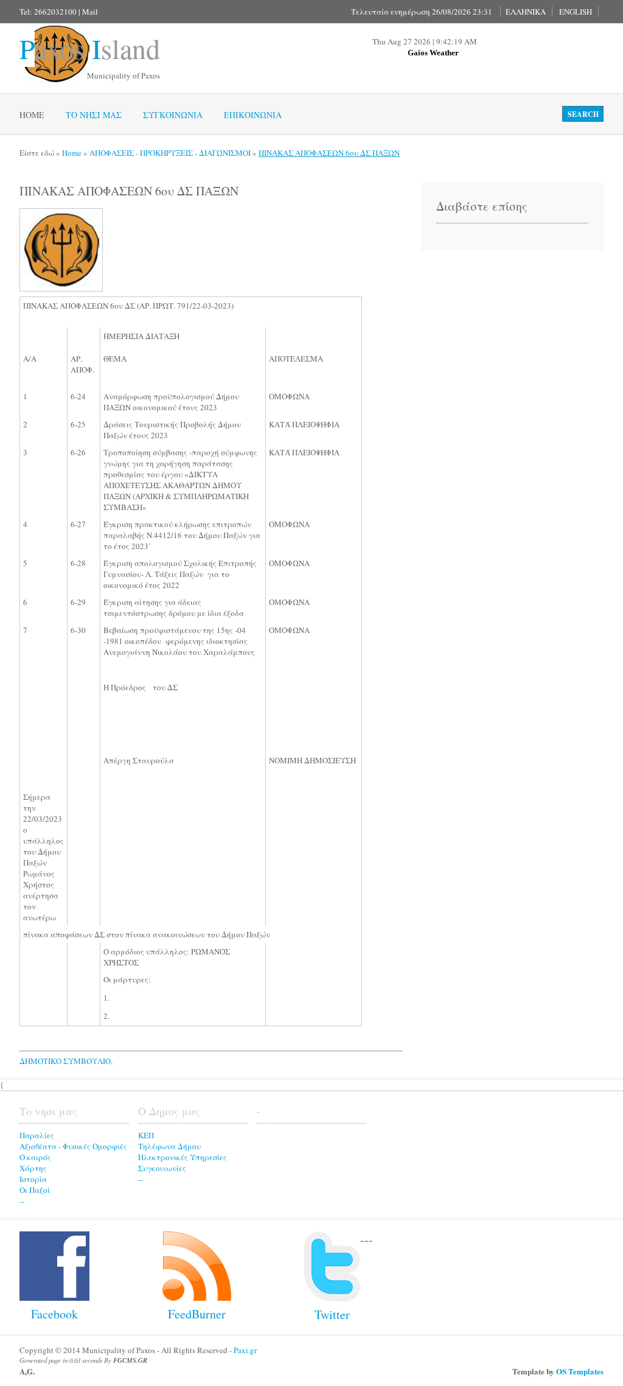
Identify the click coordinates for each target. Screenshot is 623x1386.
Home (31, 115)
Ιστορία (33, 1179)
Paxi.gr (245, 1350)
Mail (90, 11)
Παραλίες (36, 1135)
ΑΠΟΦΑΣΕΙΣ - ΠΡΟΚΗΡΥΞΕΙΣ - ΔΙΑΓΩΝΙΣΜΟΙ (170, 152)
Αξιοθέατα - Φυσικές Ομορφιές (73, 1146)
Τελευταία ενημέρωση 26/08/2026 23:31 (421, 11)
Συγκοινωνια (173, 115)
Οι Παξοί (34, 1190)
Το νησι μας (94, 115)
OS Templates (580, 1371)
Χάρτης (33, 1168)
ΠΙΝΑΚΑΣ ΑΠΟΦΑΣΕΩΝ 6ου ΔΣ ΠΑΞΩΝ (329, 152)
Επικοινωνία (253, 115)
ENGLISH (575, 11)
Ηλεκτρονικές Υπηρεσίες (182, 1157)
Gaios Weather (433, 52)
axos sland (89, 48)
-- (21, 1200)
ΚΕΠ (146, 1135)
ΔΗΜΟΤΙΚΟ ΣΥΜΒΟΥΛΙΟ (65, 1060)
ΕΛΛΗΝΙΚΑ (526, 11)
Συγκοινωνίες (162, 1168)
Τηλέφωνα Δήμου (169, 1146)
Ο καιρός (35, 1157)
